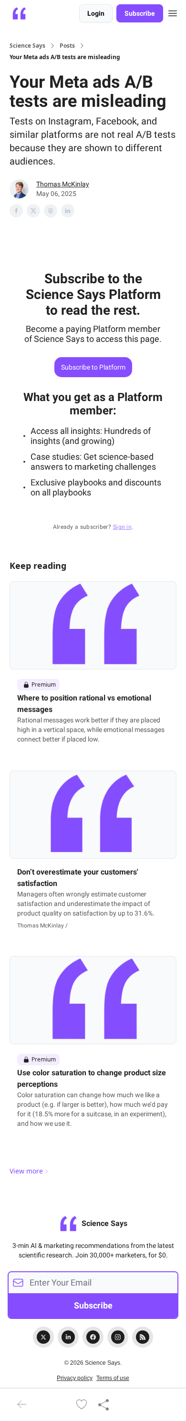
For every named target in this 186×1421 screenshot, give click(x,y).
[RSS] (142, 1337)
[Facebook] (93, 1337)
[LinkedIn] (68, 1337)
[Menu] (172, 12)
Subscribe (139, 13)
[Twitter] (43, 1337)
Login (95, 13)
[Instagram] (117, 1337)
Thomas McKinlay (62, 184)
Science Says (27, 46)
